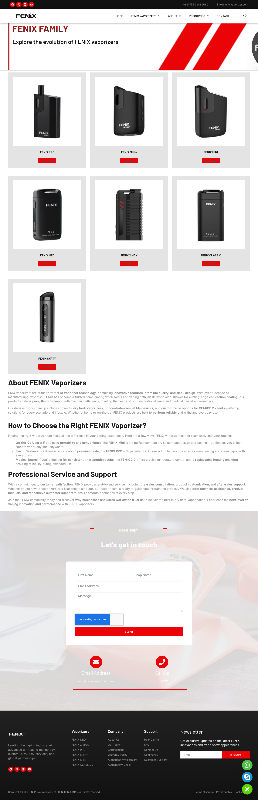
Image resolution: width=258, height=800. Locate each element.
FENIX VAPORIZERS (143, 16)
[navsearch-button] (245, 16)
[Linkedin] (25, 4)
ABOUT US (174, 16)
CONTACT (223, 16)
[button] (247, 789)
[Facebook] (12, 4)
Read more (47, 160)
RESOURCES (197, 16)
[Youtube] (31, 4)
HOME (119, 16)
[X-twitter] (19, 4)
